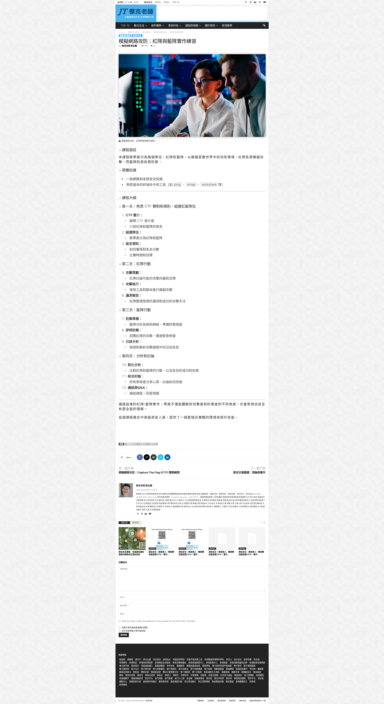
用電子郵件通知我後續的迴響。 (135, 627)
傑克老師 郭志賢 (129, 45)
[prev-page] (260, 522)
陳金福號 (257, 672)
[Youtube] (264, 2)
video (166, 2)
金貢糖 (189, 678)
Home (122, 32)
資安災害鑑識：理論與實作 (249, 472)
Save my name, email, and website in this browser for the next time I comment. (159, 621)
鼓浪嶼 (122, 659)
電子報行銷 (146, 669)
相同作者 (135, 523)
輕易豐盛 (230, 681)
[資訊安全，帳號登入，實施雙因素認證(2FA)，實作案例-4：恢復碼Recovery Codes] (192, 538)
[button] (264, 25)
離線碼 (260, 669)
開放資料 (238, 675)
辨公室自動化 (190, 681)
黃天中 (138, 659)
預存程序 (135, 666)
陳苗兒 (140, 675)
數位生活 (139, 25)
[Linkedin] (255, 2)
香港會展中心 (212, 662)
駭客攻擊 (248, 659)
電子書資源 (124, 669)
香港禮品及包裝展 (162, 662)
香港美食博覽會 (146, 662)
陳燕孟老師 (150, 675)
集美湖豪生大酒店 (211, 672)
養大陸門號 (124, 666)
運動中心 (123, 681)
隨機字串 (235, 672)
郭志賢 (261, 678)
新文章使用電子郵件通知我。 (134, 631)
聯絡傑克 (148, 2)
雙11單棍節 (185, 672)
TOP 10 (175, 2)
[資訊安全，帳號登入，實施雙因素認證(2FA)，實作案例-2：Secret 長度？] (252, 538)
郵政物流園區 (240, 678)
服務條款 (200, 701)
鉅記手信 (149, 678)
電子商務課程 (159, 669)
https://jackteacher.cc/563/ (146, 490)
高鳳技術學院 (178, 659)
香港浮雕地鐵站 (179, 662)
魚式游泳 (157, 659)
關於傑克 (210, 25)
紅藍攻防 (143, 444)
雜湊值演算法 (125, 672)
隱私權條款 (222, 701)
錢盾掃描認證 (137, 678)
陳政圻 (176, 675)
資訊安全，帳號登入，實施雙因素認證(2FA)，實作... (161, 553)
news (158, 2)
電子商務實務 (196, 669)
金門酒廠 (159, 678)
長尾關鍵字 (124, 678)
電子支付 (135, 669)
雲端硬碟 (230, 669)
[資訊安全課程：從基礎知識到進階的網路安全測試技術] (132, 538)
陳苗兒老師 (130, 675)
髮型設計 (167, 659)
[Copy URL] (174, 457)
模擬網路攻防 (131, 444)
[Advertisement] (212, 13)
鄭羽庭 (209, 678)
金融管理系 (199, 678)
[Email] (147, 457)
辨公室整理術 (204, 681)
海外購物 (156, 25)
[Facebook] (246, 2)
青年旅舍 (170, 666)
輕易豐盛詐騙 (218, 681)
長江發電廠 (249, 675)
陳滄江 (168, 675)
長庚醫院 (260, 675)
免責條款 (210, 701)
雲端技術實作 (242, 669)
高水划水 (238, 659)
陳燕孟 (160, 675)
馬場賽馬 (123, 662)
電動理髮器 (219, 669)
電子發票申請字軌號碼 (222, 666)
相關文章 (124, 523)
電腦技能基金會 (193, 666)
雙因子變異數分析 (170, 672)
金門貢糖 (168, 678)
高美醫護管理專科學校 (214, 659)
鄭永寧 (229, 678)
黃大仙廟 (147, 659)
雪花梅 (252, 669)
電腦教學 (180, 666)
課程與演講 (191, 25)
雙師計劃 (145, 672)
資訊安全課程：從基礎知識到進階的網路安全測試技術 (131, 553)
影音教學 (227, 25)
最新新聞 (242, 701)
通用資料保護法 (150, 681)
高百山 (229, 659)
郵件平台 (252, 678)
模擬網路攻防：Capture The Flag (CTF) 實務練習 (149, 472)
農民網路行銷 (176, 681)
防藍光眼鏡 (213, 675)
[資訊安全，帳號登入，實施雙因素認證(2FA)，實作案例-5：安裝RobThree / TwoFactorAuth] (162, 538)
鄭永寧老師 (219, 678)
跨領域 (252, 681)
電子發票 (238, 666)
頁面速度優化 (147, 666)
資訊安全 (146, 32)
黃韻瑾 (130, 659)
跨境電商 (123, 684)
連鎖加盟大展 (135, 681)
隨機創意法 (246, 672)
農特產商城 (163, 681)
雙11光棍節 (197, 672)
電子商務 (208, 669)
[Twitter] (260, 2)
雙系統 (136, 672)
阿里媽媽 (194, 675)
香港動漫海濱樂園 (257, 662)
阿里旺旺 (185, 675)
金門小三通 (179, 678)
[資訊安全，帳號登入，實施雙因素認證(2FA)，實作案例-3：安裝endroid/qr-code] (222, 538)
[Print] (154, 457)
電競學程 (206, 666)
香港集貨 (133, 662)
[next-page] (264, 522)
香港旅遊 (224, 662)
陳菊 (121, 675)
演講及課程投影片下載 (257, 701)
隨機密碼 (225, 672)
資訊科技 (173, 25)
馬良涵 (257, 659)
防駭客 (203, 675)
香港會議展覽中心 (196, 662)
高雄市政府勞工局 (194, 659)
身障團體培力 (241, 681)
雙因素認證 (156, 672)
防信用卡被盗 (226, 675)
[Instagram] (250, 2)
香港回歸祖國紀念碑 (238, 662)
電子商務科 (171, 669)
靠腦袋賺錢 (160, 666)
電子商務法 (183, 669)
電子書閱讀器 (249, 666)
